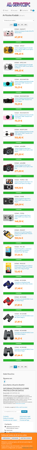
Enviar (24, 411)
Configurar (6, 438)
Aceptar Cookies (25, 438)
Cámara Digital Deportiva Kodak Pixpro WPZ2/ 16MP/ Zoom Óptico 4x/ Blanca (24, 66)
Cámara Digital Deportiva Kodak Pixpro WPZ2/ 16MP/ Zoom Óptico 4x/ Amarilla (24, 49)
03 (22, 24)
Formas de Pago (24, 420)
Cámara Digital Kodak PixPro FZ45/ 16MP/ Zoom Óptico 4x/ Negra (23, 200)
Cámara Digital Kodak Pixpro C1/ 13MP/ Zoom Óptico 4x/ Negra (24, 182)
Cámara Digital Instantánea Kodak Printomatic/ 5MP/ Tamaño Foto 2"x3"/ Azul (24, 83)
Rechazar (15, 438)
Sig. (26, 24)
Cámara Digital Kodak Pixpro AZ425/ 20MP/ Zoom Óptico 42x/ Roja (24, 166)
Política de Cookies (27, 448)
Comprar (18, 42)
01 (15, 24)
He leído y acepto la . (16, 407)
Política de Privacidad (20, 403)
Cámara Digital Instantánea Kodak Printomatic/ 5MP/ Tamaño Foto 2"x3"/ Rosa (24, 116)
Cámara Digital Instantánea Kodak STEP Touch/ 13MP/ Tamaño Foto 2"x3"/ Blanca (24, 133)
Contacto (25, 10)
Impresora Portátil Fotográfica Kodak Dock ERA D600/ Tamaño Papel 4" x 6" (23, 233)
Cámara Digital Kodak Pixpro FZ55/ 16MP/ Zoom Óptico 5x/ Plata (23, 217)
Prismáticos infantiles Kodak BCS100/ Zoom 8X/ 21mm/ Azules (24, 283)
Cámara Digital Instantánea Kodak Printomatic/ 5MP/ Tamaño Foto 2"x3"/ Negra (24, 99)
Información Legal (25, 416)
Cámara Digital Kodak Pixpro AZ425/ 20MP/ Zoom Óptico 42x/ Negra (24, 150)
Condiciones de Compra (10, 420)
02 (18, 24)
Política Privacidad (8, 418)
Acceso (14, 10)
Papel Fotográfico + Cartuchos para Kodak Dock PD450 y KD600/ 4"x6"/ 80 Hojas (23, 250)
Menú (6, 10)
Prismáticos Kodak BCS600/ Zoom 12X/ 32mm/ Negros (24, 333)
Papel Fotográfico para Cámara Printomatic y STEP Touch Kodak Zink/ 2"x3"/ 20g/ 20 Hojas (23, 267)
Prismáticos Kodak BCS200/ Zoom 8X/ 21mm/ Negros (24, 316)
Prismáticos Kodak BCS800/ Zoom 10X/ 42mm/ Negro (24, 350)
